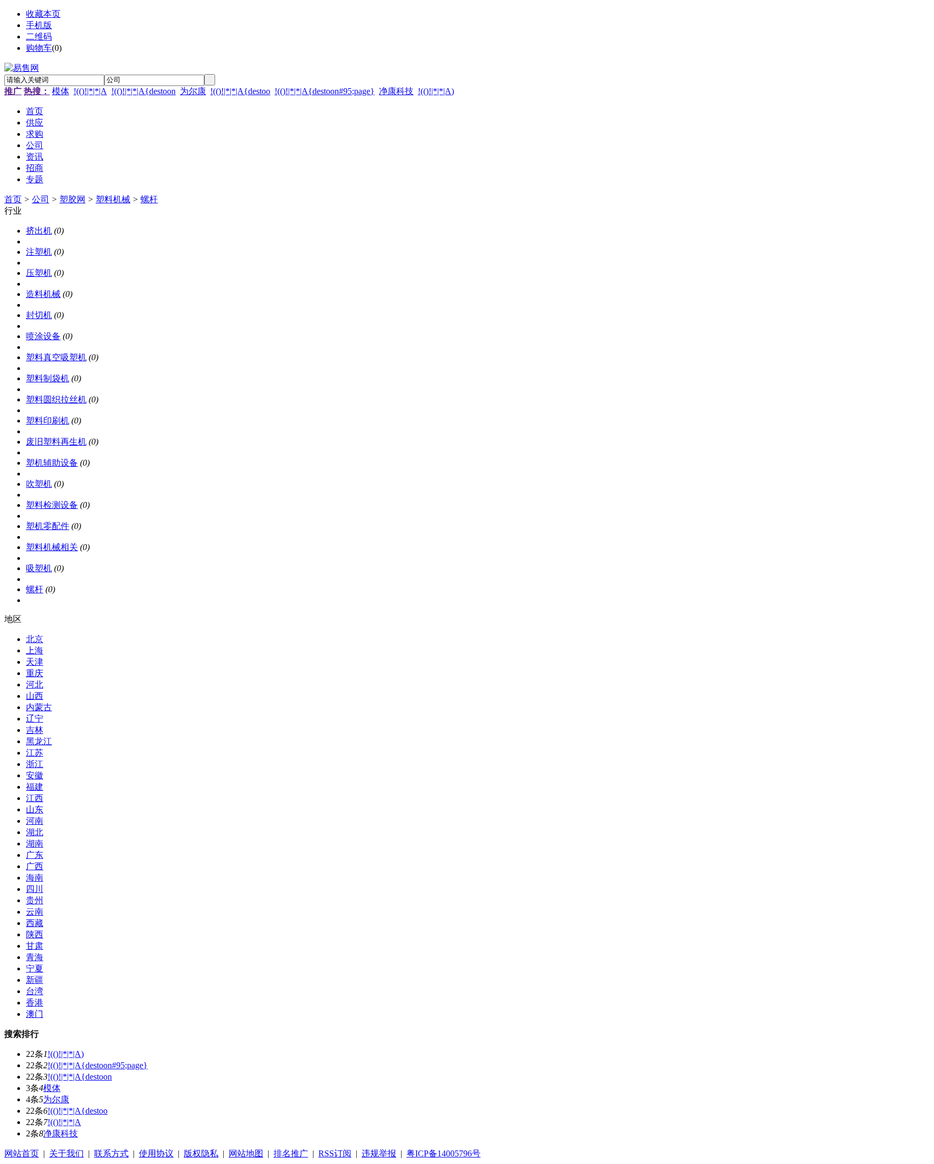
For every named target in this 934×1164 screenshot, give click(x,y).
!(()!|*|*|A (90, 91)
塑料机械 (113, 199)
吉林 (34, 730)
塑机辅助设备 (52, 462)
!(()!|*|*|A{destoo (240, 91)
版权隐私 (201, 1153)
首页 (13, 199)
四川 (34, 889)
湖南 (34, 843)
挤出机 (39, 230)
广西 (34, 866)
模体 (60, 91)
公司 (40, 199)
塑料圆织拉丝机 (56, 399)
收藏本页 (43, 13)
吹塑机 (39, 483)
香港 (34, 1002)
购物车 (39, 47)
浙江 (34, 764)
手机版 (39, 25)
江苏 (34, 752)
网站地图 (246, 1153)
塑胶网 (72, 199)
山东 (34, 809)
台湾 (34, 991)
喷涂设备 (43, 336)
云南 (34, 911)
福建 (34, 786)
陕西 (34, 934)
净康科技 (396, 91)
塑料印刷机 (47, 420)
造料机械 (43, 294)
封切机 (39, 315)
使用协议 (156, 1153)
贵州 (34, 900)
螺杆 (149, 199)
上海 (34, 650)
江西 (34, 798)
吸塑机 (39, 568)
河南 (34, 820)
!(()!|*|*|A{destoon (143, 91)
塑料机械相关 (52, 547)
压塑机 (39, 272)
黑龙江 (39, 741)
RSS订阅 (334, 1153)
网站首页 (21, 1153)
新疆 (34, 979)
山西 (34, 695)
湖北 (34, 832)
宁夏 (34, 968)
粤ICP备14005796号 (443, 1153)
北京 (34, 639)
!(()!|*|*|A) (436, 91)
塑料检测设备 (52, 505)
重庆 (34, 673)
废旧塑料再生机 (56, 441)
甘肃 (34, 945)
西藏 (34, 923)
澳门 (34, 1013)
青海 (34, 957)
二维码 (39, 36)
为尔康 (193, 91)
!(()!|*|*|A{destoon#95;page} (325, 91)
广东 (34, 854)
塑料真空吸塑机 (56, 357)
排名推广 (290, 1153)
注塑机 (39, 251)
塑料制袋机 (47, 378)
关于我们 (66, 1153)
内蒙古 (39, 707)
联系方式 (111, 1153)
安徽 (34, 775)
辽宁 (34, 718)
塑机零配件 (47, 526)
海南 (34, 877)
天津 (34, 661)
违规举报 (379, 1153)
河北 (34, 684)
